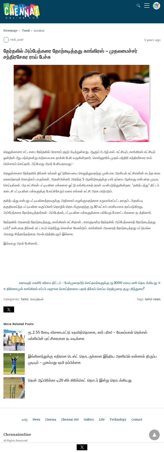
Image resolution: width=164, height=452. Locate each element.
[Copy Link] (27, 255)
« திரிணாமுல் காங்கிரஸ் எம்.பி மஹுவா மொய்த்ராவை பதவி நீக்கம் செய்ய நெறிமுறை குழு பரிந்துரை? (74, 289)
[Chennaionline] (21, 17)
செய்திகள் (39, 30)
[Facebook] (6, 255)
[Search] (137, 5)
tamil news (153, 299)
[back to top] (154, 435)
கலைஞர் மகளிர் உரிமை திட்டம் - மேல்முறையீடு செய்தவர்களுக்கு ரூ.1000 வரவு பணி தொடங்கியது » (90, 283)
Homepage (10, 30)
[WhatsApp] (20, 255)
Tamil (25, 30)
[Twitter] (13, 255)
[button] (8, 309)
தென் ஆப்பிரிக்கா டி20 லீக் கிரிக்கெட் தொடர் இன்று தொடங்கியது (80, 380)
